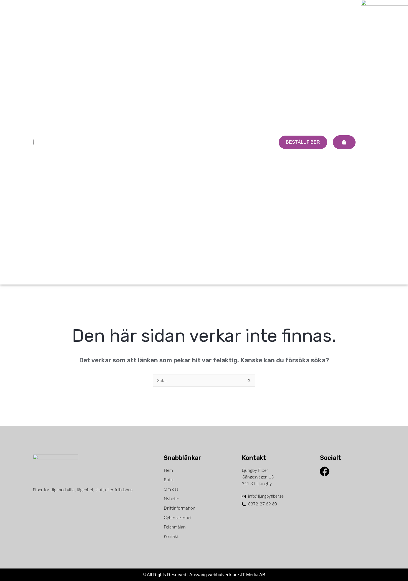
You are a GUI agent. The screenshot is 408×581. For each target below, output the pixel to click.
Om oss (171, 489)
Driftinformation (179, 508)
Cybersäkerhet (178, 517)
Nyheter (171, 499)
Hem (168, 470)
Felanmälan (175, 527)
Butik (169, 480)
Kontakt (171, 536)
